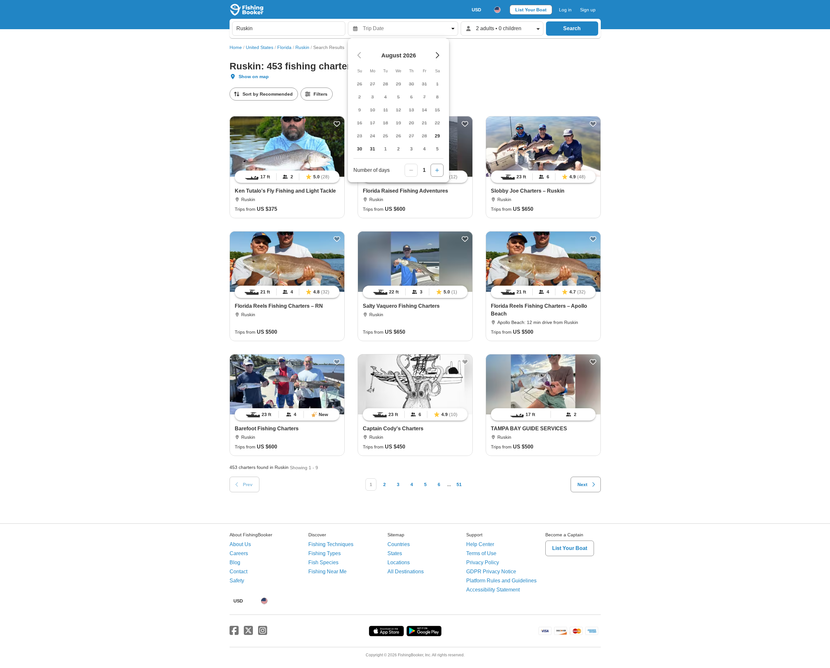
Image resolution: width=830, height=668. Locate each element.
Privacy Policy (482, 562)
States (394, 553)
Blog (235, 562)
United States (259, 47)
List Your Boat (531, 9)
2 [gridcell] (398, 148)
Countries (398, 544)
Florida (284, 47)
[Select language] (497, 10)
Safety (237, 580)
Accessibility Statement (493, 589)
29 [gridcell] (437, 135)
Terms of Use (481, 553)
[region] (287, 177)
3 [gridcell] (411, 148)
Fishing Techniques (330, 544)
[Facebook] (234, 631)
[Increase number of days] (437, 170)
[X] (248, 631)
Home (236, 47)
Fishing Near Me (327, 571)
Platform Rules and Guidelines (501, 580)
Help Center (480, 544)
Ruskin (302, 47)
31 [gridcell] (372, 148)
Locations (398, 562)
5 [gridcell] (437, 148)
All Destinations (405, 571)
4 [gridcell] (424, 148)
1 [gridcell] (385, 148)
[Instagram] (262, 631)
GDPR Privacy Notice (491, 571)
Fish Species (323, 562)
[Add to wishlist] (337, 124)
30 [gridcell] (359, 148)
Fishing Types (324, 553)
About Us (240, 544)
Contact (238, 571)
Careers (239, 553)
